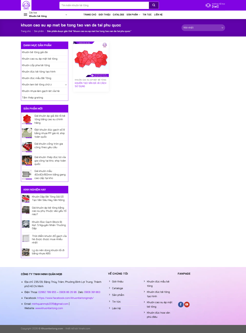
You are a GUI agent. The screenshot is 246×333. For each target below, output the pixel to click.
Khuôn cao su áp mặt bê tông (39, 58)
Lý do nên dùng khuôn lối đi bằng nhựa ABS (48, 252)
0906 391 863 (92, 292)
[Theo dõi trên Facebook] (181, 304)
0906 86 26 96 (68, 292)
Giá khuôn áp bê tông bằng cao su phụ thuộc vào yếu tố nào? (49, 211)
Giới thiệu (105, 14)
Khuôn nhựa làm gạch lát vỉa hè (41, 91)
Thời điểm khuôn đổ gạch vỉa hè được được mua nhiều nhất (49, 239)
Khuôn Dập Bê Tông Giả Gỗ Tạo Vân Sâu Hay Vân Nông (48, 198)
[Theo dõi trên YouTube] (187, 304)
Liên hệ (158, 14)
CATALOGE (118, 14)
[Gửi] (154, 5)
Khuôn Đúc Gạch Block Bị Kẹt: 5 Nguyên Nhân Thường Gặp (49, 225)
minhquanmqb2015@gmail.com (50, 304)
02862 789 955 (47, 292)
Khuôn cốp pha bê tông (36, 65)
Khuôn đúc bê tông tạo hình (39, 71)
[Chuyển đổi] (66, 85)
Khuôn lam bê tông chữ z (37, 84)
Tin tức (147, 14)
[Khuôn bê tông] (37, 5)
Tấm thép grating (32, 97)
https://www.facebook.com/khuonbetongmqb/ (65, 298)
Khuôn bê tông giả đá (35, 52)
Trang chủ (89, 14)
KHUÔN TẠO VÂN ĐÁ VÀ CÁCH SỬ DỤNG (90, 85)
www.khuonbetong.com (49, 308)
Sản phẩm (132, 14)
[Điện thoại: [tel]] (215, 5)
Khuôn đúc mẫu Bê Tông (36, 78)
